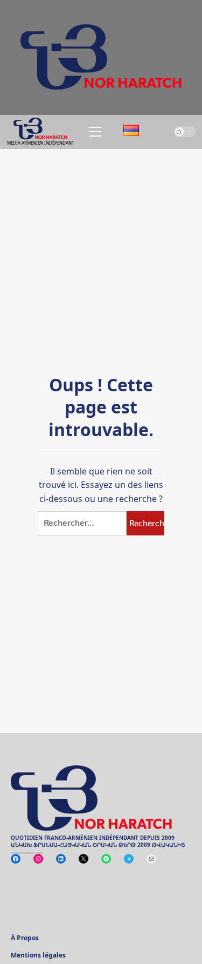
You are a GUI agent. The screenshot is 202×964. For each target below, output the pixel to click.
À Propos (25, 938)
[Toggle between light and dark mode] (185, 131)
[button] (93, 131)
